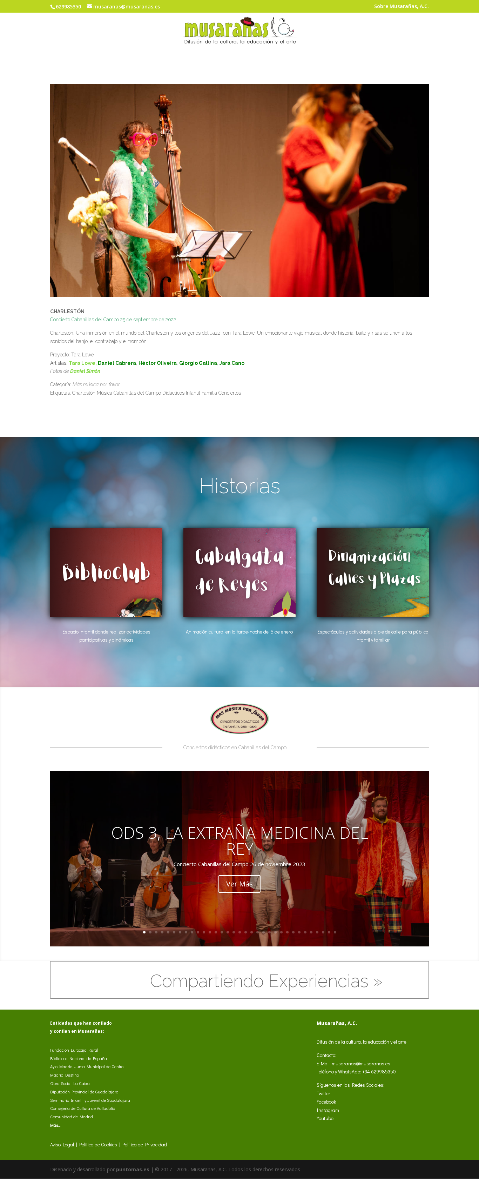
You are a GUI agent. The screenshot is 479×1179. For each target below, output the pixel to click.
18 (245, 932)
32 (329, 932)
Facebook (326, 1101)
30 (317, 932)
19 (251, 932)
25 (287, 932)
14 (222, 932)
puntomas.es (132, 1169)
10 (198, 932)
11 (204, 932)
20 (257, 932)
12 (210, 932)
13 (216, 932)
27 (299, 932)
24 (281, 932)
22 (269, 932)
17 (239, 932)
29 (311, 932)
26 (293, 932)
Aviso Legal (62, 1144)
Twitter (323, 1093)
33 (335, 932)
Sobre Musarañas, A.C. (401, 6)
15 (228, 932)
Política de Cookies (98, 1144)
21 (263, 932)
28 (305, 932)
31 (323, 932)
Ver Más (239, 884)
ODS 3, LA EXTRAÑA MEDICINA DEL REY (239, 840)
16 (233, 932)
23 (275, 932)
